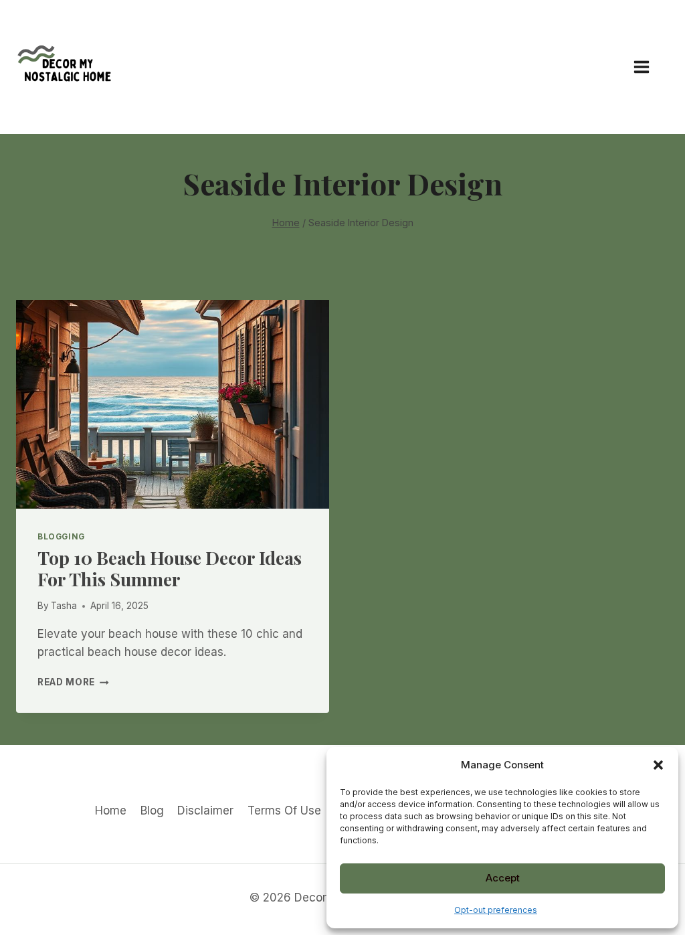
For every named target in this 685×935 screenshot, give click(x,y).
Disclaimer (205, 810)
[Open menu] (648, 66)
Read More (73, 682)
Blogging (61, 536)
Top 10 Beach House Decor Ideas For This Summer (169, 568)
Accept (503, 877)
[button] (658, 765)
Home (110, 810)
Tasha (64, 605)
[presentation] (172, 404)
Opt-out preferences (495, 910)
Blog (152, 810)
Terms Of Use (284, 810)
